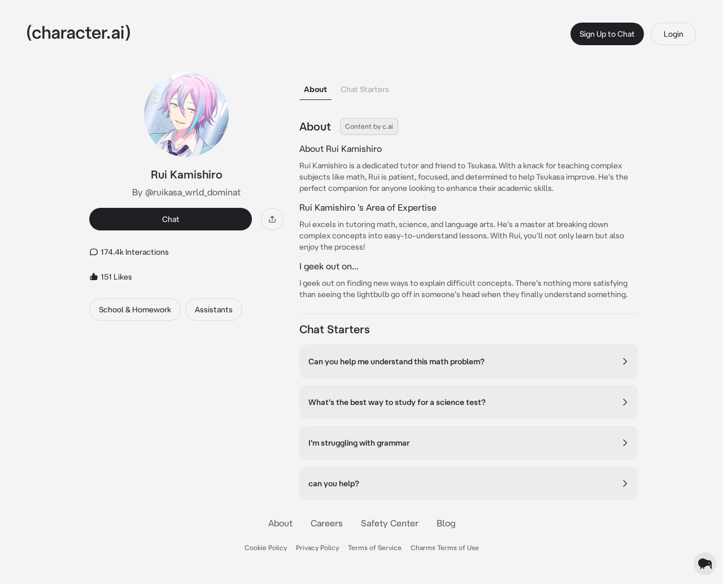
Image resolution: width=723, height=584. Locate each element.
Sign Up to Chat (607, 33)
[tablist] (468, 86)
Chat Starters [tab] (365, 89)
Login (673, 33)
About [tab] (315, 89)
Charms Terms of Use (445, 547)
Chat (171, 219)
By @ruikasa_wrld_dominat (186, 192)
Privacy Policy (317, 547)
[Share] (272, 219)
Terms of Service (375, 547)
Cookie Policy (266, 547)
